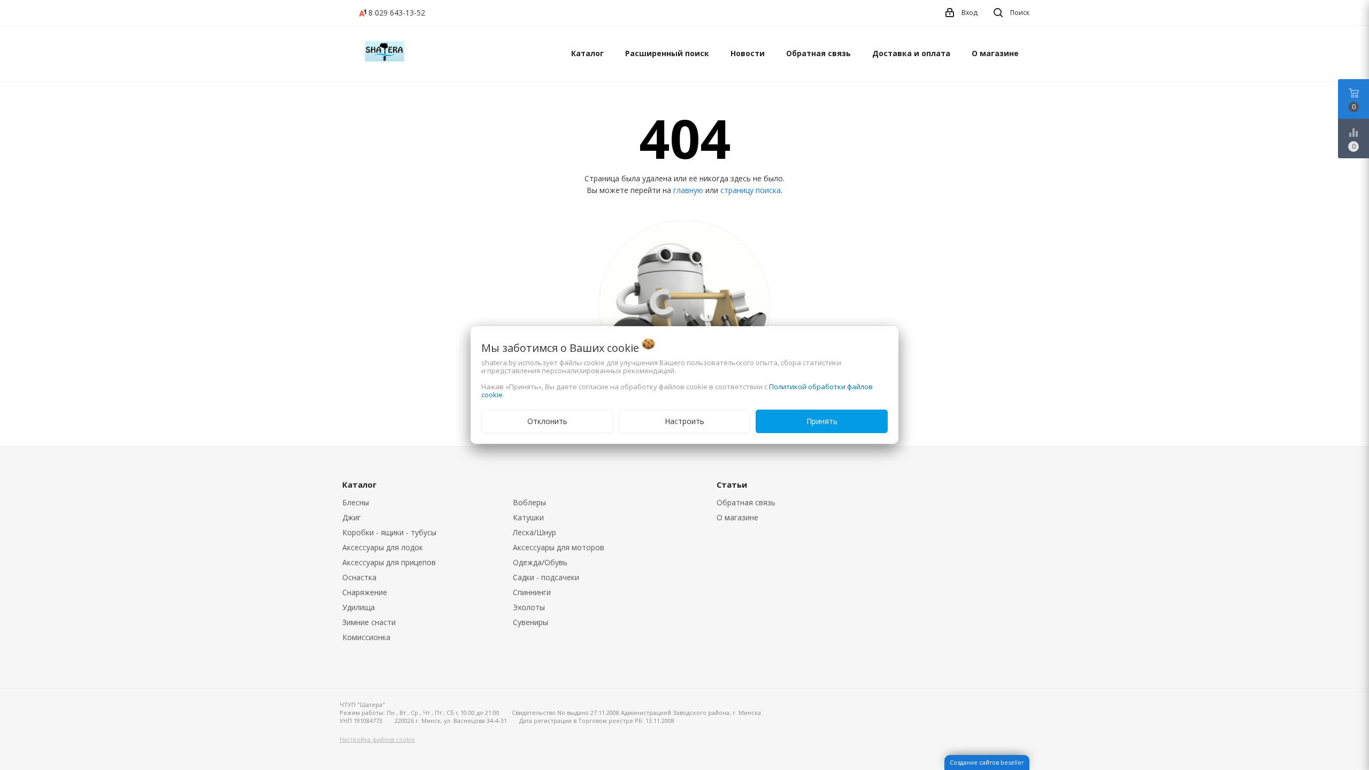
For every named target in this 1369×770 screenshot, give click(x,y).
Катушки (528, 517)
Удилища (358, 607)
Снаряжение (364, 592)
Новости (747, 53)
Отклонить (547, 421)
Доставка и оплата (911, 53)
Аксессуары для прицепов (389, 562)
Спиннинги (532, 592)
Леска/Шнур (534, 532)
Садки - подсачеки (546, 577)
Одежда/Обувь (540, 562)
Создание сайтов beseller (987, 762)
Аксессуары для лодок (382, 547)
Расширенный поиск (667, 53)
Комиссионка (366, 637)
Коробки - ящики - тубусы (389, 532)
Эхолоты (529, 607)
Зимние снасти (369, 622)
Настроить (684, 421)
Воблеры (529, 502)
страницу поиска (750, 190)
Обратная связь (818, 53)
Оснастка (359, 577)
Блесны (355, 502)
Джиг (351, 517)
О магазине (995, 53)
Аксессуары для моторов (558, 547)
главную (688, 190)
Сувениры (530, 622)
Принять (821, 421)
